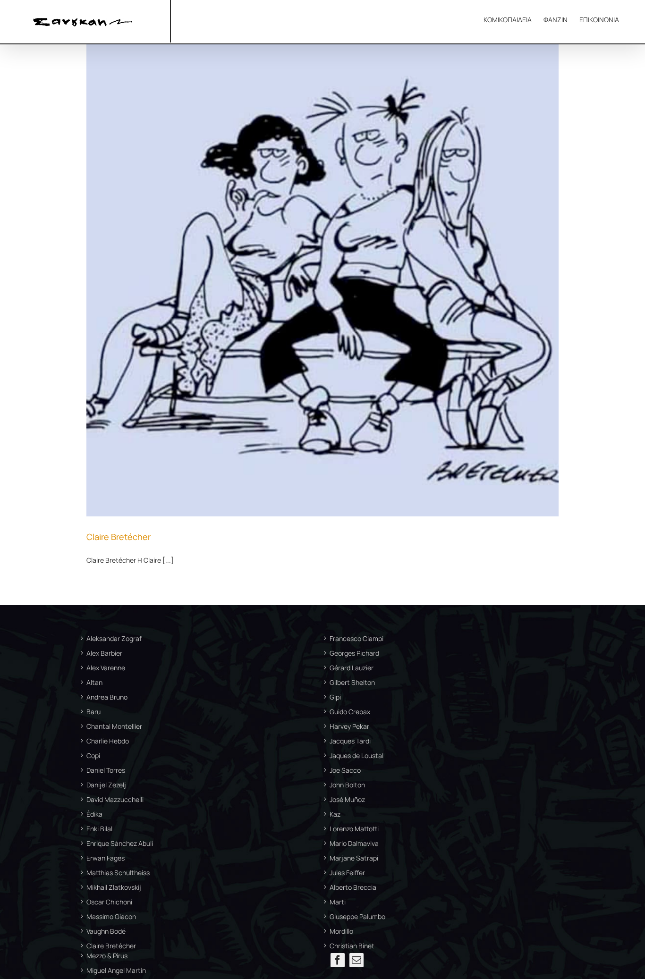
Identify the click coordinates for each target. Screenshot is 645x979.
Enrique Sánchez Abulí (119, 843)
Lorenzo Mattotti (354, 828)
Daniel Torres (105, 770)
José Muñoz (347, 799)
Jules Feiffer (347, 872)
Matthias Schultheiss (118, 872)
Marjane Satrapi (354, 857)
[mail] (356, 960)
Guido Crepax (350, 711)
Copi (93, 755)
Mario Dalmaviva (354, 843)
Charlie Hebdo (107, 740)
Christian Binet (352, 945)
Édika (94, 814)
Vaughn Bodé (106, 931)
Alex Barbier (104, 653)
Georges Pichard (354, 653)
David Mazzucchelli (115, 799)
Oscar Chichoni (109, 901)
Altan (94, 682)
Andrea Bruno (106, 696)
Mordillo (341, 931)
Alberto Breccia (353, 887)
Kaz (335, 814)
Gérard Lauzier (351, 667)
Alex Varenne (105, 667)
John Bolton (347, 784)
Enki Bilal (99, 828)
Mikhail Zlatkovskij (113, 887)
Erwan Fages (105, 857)
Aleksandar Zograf (114, 638)
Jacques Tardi (350, 740)
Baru (93, 711)
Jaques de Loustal (356, 755)
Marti (338, 901)
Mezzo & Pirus (106, 955)
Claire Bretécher (118, 536)
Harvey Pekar (349, 726)
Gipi (335, 696)
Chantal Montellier (114, 726)
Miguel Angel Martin (116, 970)
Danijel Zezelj (106, 784)
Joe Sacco (345, 770)
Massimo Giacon (111, 916)
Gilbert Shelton (352, 682)
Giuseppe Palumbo (357, 916)
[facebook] (338, 960)
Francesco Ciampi (356, 638)
